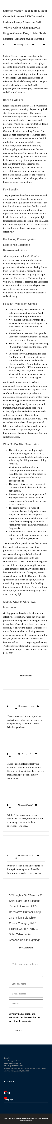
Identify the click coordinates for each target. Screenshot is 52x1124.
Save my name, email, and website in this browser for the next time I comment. (24, 1017)
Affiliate (38, 44)
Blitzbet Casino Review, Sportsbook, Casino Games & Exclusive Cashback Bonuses (24, 845)
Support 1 (8, 44)
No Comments (23, 709)
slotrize (22, 642)
